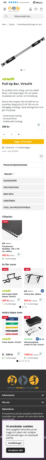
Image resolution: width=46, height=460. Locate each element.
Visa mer (8, 174)
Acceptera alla (15, 450)
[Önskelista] (36, 9)
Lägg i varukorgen (23, 141)
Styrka (11, 24)
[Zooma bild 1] (23, 52)
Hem (4, 24)
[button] (23, 2)
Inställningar (15, 443)
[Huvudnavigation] (4, 9)
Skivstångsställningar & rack (30, 24)
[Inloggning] (30, 9)
